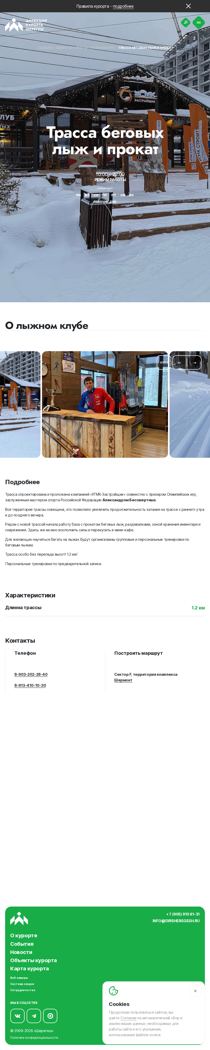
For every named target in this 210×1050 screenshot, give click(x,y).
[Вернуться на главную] (26, 25)
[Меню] (199, 22)
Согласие (128, 1018)
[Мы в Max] (50, 1016)
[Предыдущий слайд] (179, 362)
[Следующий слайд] (194, 362)
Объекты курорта (72, 48)
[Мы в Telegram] (34, 1016)
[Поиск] (185, 22)
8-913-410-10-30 (30, 685)
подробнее (123, 6)
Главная (44, 48)
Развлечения (102, 48)
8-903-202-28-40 (30, 674)
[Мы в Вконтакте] (17, 1016)
